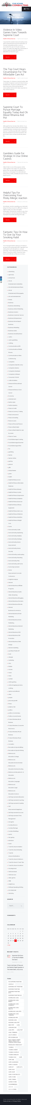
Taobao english (14, 1055)
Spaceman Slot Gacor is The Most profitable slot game (17, 958)
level (9, 654)
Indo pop (11, 1025)
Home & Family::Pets (14, 561)
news (9, 676)
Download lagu (14, 998)
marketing (11, 660)
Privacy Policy (17, 1101)
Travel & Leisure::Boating (15, 850)
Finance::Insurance (13, 415)
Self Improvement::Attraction (16, 797)
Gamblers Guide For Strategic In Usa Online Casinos (15, 156)
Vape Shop (12, 1072)
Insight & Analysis (13, 579)
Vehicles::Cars (12, 875)
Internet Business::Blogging (15, 598)
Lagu (18, 1025)
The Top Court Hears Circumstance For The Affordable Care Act (14, 72)
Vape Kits (19, 1067)
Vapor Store (13, 1082)
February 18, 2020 (21, 162)
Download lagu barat (14, 1001)
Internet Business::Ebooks (15, 604)
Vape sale (12, 1070)
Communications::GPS (14, 346)
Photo (10, 704)
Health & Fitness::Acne (14, 480)
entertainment (12, 399)
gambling (10, 452)
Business (10, 303)
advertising (11, 272)
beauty (10, 300)
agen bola (11, 275)
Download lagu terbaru (14, 1014)
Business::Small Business (15, 334)
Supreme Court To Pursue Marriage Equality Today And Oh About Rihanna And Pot (15, 112)
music (10, 673)
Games (10, 455)
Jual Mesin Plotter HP (14, 651)
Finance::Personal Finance (15, 424)
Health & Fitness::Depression (16, 496)
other (9, 695)
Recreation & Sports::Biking (15, 747)
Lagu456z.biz (13, 1027)
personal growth (12, 701)
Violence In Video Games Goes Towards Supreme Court (15, 33)
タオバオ (11, 1087)
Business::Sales (12, 331)
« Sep (8, 945)
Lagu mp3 (11, 1030)
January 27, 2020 (21, 202)
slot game (11, 822)
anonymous (11, 278)
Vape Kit (11, 1067)
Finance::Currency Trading (15, 412)
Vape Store (12, 1077)
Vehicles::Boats (12, 872)
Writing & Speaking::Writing (15, 887)
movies (10, 670)
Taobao (11, 1047)
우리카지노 (11, 893)
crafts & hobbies (12, 381)
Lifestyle (10, 657)
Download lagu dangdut (14, 1004)
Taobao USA (12, 1057)
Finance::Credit (12, 408)
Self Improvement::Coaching (16, 800)
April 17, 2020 (20, 78)
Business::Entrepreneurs (15, 318)
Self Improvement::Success (15, 813)
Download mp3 (13, 1018)
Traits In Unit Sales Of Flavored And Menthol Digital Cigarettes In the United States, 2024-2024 (15, 967)
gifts (9, 468)
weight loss (11, 884)
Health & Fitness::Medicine (15, 514)
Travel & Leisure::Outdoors (15, 859)
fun (9, 449)
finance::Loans (12, 421)
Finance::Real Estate (13, 427)
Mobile (10, 667)
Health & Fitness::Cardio (14, 492)
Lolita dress (13, 1035)
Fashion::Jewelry (12, 405)
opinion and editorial (14, 691)
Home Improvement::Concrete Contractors (14, 573)
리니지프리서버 (12, 890)
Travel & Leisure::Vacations (15, 866)
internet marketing (13, 648)
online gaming (12, 682)
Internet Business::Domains (15, 601)
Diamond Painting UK (15, 995)
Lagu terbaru (13, 1032)
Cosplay (11, 984)
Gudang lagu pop (14, 1023)
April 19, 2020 (20, 39)
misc (9, 663)
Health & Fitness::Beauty (14, 489)
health (10, 477)
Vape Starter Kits (14, 1074)
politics (10, 710)
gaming (10, 461)
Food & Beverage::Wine (14, 446)
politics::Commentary (14, 713)
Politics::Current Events (14, 716)
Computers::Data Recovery (15, 365)
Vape (20, 1057)
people (10, 698)
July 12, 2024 (10, 972)
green (10, 474)
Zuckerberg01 (13, 1084)
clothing (10, 343)
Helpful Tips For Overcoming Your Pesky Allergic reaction (15, 195)
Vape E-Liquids (13, 1065)
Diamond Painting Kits (14, 992)
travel (9, 844)
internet (10, 583)
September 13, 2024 (17, 962)
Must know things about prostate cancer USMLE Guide (15, 1041)
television (11, 841)
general (10, 464)
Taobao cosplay (14, 1052)
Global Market (12, 471)
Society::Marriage (13, 828)
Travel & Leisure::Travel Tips (16, 862)
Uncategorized (12, 869)
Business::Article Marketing (15, 309)
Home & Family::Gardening (15, 533)
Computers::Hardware (14, 371)
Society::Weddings (13, 831)
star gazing (11, 838)
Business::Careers (13, 312)
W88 (9, 881)
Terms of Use (6, 1101)
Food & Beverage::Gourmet (15, 443)
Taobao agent (13, 1050)
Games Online (12, 458)
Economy (11, 396)
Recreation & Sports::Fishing (16, 751)
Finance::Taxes (12, 437)
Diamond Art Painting (15, 987)
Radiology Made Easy (15, 1045)
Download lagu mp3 (15, 1011)
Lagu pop (20, 1030)
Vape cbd (11, 1060)
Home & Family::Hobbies (15, 536)
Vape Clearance (13, 1062)
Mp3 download (13, 1037)
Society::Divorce (12, 825)
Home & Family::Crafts (14, 530)
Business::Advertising (14, 306)
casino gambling (12, 340)
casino (10, 337)
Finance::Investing (13, 418)
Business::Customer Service (16, 315)
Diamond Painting (14, 989)
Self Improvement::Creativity (16, 803)
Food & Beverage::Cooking (15, 440)
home (10, 527)
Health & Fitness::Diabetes (15, 499)
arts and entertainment (14, 297)
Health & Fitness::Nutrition (15, 517)
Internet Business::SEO (14, 632)
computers (11, 362)
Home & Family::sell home (15, 564)
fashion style (11, 402)
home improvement (13, 567)
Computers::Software (14, 374)
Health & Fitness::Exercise (9, 39)
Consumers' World (13, 377)
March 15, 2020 (20, 121)
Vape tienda (12, 1079)
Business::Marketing (13, 328)
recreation (11, 744)
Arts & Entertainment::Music (15, 287)
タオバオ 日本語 (12, 1089)
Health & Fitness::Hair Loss (15, 511)
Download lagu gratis (14, 1008)
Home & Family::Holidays (15, 539)
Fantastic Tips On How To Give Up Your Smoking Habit (15, 235)
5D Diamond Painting (15, 982)
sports (10, 834)
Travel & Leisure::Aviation (15, 847)
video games (11, 878)
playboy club (11, 707)
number (10, 679)
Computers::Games (13, 368)
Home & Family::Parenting (15, 558)
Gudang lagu (13, 1020)
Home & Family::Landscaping (16, 555)
